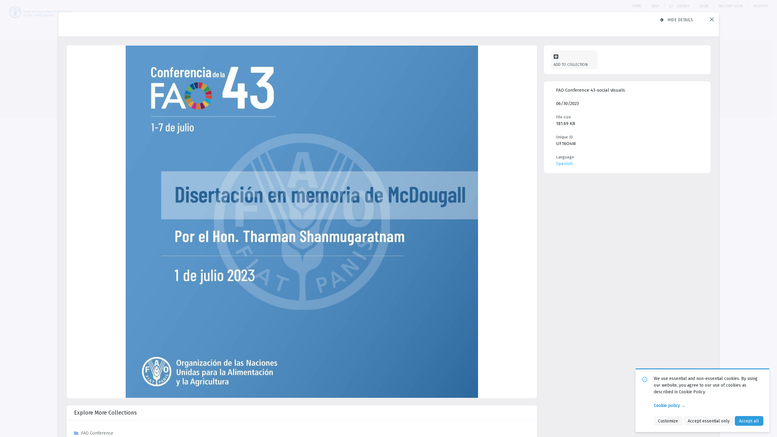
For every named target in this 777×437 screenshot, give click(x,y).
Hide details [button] (680, 19)
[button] (711, 19)
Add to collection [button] (571, 64)
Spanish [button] (564, 163)
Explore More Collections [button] (105, 412)
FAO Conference (97, 433)
